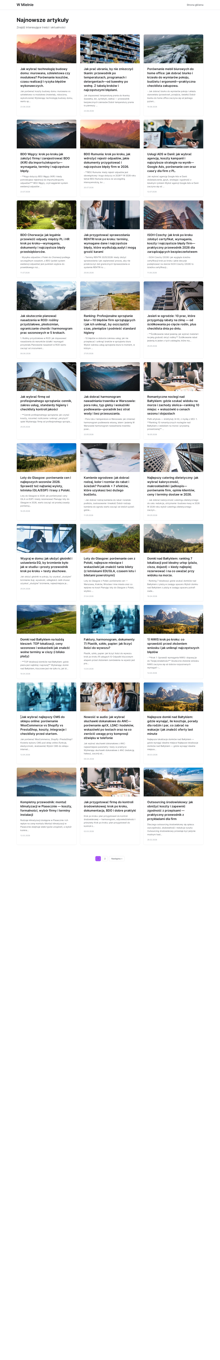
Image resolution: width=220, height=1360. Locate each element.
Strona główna (195, 4)
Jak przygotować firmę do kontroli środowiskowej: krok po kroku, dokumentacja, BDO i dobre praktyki (110, 806)
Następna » (116, 858)
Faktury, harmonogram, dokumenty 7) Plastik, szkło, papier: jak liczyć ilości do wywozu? (109, 644)
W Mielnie (25, 5)
